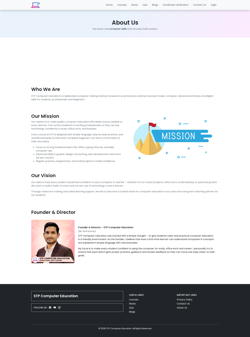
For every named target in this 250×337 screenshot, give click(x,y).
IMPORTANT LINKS (187, 295)
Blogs (155, 5)
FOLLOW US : (41, 307)
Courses (122, 5)
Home (109, 5)
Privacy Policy (184, 299)
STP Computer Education (56, 296)
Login (213, 5)
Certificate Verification (176, 5)
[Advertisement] (125, 61)
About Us (182, 307)
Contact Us (199, 5)
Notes (134, 5)
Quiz (145, 5)
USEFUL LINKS (136, 295)
